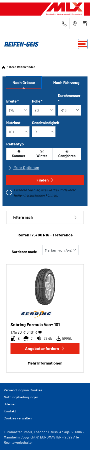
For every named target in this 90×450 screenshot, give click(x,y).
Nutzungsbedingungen (21, 397)
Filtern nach (23, 217)
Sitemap (10, 404)
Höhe (37, 101)
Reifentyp (15, 143)
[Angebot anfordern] (85, 23)
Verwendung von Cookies (23, 390)
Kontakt (10, 411)
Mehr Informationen (45, 363)
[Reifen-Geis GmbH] (20, 44)
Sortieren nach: (24, 252)
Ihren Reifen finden (22, 67)
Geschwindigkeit (46, 122)
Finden (42, 179)
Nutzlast (13, 122)
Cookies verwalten (18, 418)
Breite (12, 101)
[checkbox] (18, 154)
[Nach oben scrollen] (76, 439)
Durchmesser (69, 98)
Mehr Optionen (26, 167)
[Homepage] (3, 67)
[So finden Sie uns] (75, 23)
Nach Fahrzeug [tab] (66, 82)
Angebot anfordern (42, 348)
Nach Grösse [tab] (23, 82)
